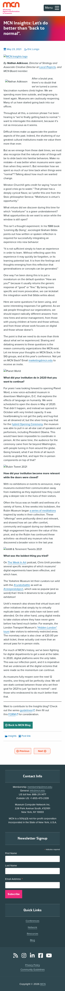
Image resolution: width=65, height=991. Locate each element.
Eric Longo (33, 49)
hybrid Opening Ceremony (27, 424)
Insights (12, 735)
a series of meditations (43, 510)
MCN (43, 984)
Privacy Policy (32, 965)
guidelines (27, 710)
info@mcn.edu (37, 790)
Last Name (11, 865)
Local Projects (47, 67)
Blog (32, 940)
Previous (25, 751)
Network (32, 927)
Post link (26, 735)
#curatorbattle (22, 585)
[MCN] (11, 8)
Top (58, 979)
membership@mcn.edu (40, 786)
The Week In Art (17, 562)
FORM (13, 714)
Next (44, 751)
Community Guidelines (32, 969)
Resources (32, 933)
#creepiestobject (13, 589)
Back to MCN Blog (20, 725)
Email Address (14, 879)
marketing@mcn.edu (41, 360)
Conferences (32, 920)
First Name (11, 853)
